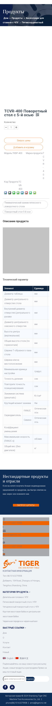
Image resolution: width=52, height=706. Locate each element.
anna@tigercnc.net (12, 534)
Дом (5, 633)
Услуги (6, 642)
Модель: (8, 153)
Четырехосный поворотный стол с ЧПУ (21, 607)
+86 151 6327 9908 (12, 523)
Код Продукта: (11, 181)
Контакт (6, 647)
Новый (6, 652)
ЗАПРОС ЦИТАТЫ (26, 505)
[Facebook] (5, 687)
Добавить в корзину (23, 147)
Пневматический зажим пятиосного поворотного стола (23, 204)
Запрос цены (23, 140)
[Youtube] (12, 687)
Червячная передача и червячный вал (20, 621)
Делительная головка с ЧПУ (15, 597)
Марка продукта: (34, 153)
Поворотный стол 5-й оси (18, 211)
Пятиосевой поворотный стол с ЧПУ (20, 602)
